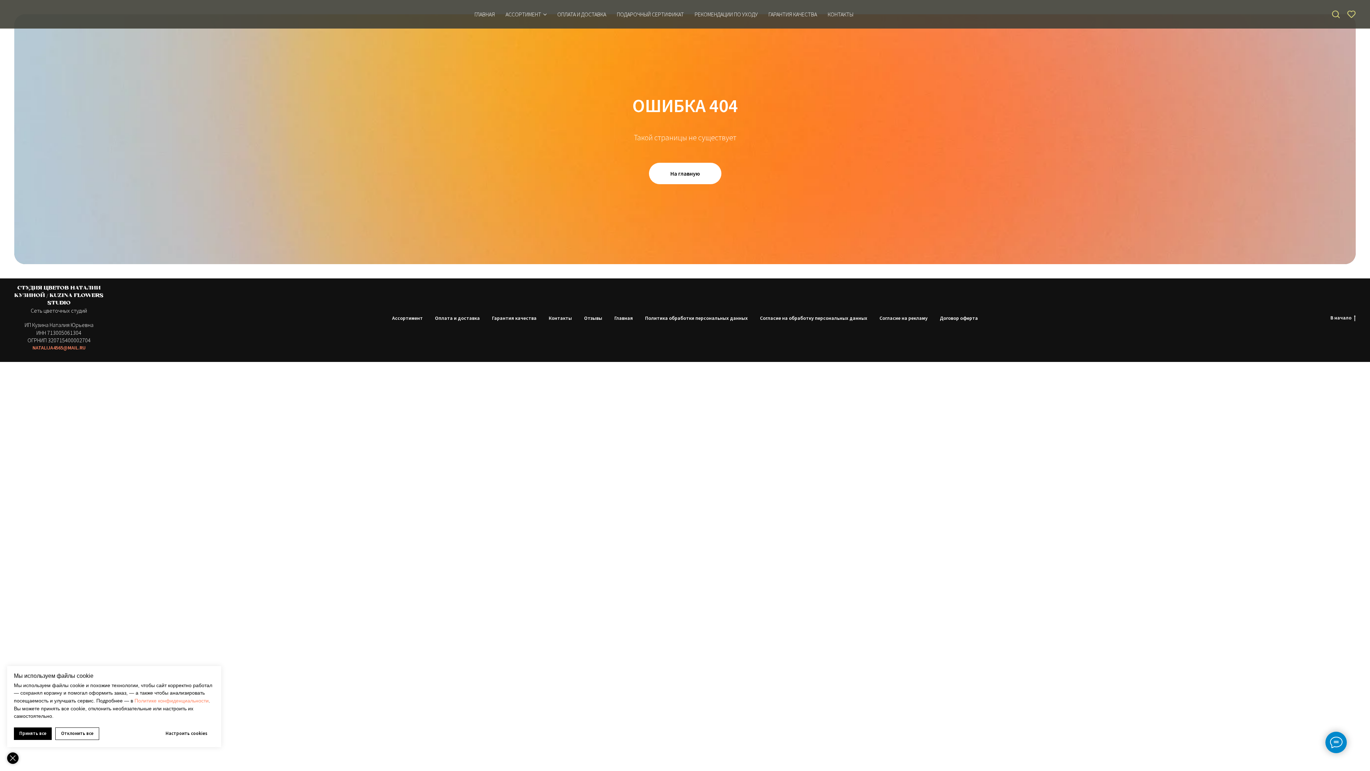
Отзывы (593, 318)
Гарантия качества (514, 318)
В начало (1340, 317)
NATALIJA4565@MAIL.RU (59, 347)
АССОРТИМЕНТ (523, 14)
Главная (485, 14)
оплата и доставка (581, 14)
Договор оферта (959, 318)
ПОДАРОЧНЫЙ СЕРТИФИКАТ (650, 14)
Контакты (560, 318)
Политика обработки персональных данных (696, 318)
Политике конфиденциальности (172, 701)
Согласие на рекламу (903, 318)
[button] (1335, 14)
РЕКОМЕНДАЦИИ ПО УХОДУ (726, 14)
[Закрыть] (13, 758)
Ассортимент (407, 318)
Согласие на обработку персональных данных (813, 318)
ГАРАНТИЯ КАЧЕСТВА (792, 14)
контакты (840, 14)
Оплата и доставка (457, 318)
